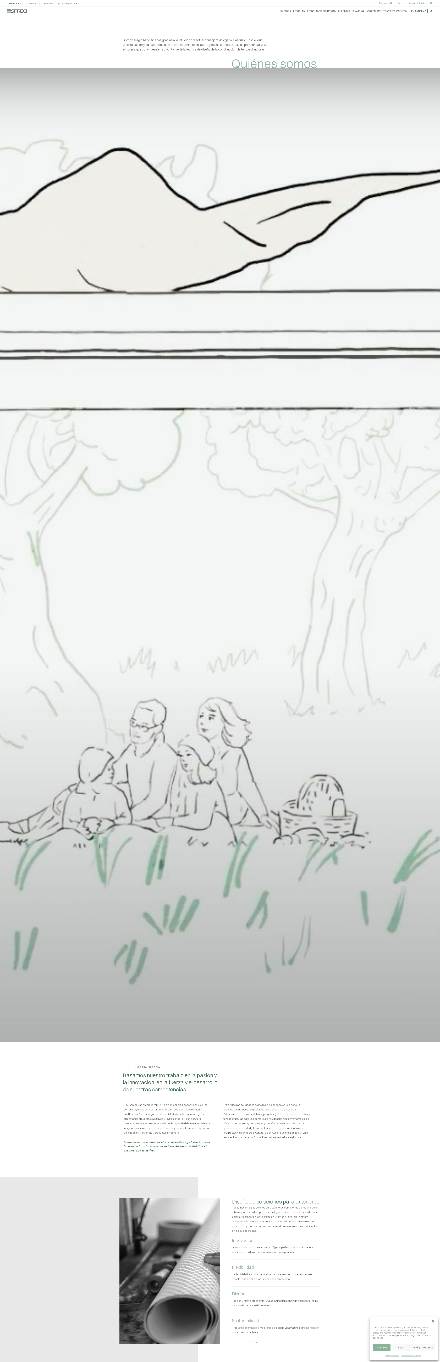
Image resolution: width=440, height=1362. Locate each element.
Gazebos (285, 11)
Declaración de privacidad (411, 1356)
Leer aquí (251, 1342)
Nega (401, 1347)
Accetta (382, 1347)
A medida (31, 3)
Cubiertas (344, 11)
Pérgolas (299, 11)
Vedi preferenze (423, 1347)
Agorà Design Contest (68, 3)
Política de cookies (392, 1356)
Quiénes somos (15, 3)
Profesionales (46, 3)
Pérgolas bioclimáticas (321, 11)
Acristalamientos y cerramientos (386, 11)
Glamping (358, 11)
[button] (433, 1321)
